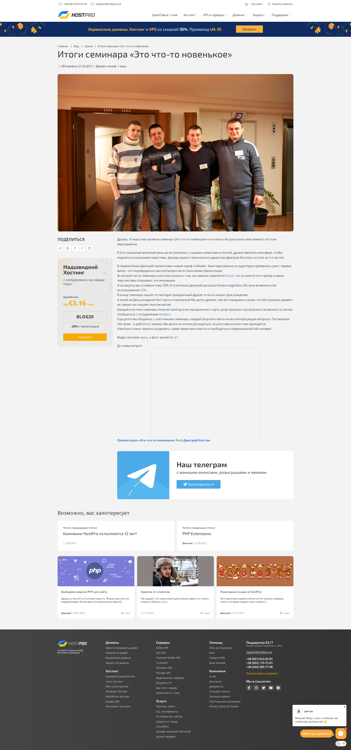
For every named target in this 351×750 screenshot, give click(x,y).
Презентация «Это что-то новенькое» (146, 440)
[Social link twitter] (263, 688)
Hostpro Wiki (217, 657)
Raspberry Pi (164, 683)
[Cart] (246, 4)
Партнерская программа (225, 701)
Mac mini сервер (166, 688)
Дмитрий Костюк (196, 440)
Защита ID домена (117, 663)
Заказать (249, 29)
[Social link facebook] (249, 688)
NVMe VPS (162, 648)
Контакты (215, 681)
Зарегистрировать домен (122, 648)
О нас (212, 676)
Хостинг (189, 15)
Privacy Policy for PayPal (223, 706)
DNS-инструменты (221, 648)
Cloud (229, 276)
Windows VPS (164, 668)
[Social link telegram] (278, 688)
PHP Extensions (196, 533)
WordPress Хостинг (117, 696)
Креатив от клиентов (155, 591)
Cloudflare (162, 726)
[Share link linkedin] (89, 248)
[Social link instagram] (256, 688)
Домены (238, 15)
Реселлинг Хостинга (118, 706)
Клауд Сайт (113, 701)
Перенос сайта (165, 706)
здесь (144, 337)
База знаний (217, 663)
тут (175, 337)
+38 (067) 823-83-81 (259, 659)
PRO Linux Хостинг (117, 686)
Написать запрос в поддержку (262, 673)
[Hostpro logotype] (76, 15)
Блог (212, 653)
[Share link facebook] (75, 248)
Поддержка (280, 15)
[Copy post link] (60, 248)
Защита (258, 15)
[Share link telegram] (67, 248)
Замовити (85, 337)
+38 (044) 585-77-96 (259, 667)
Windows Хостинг (116, 691)
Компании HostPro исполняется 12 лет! (100, 533)
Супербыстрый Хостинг (120, 676)
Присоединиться (200, 484)
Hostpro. (165, 314)
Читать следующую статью (198, 527)
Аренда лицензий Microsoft (173, 731)
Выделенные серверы (170, 678)
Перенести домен (117, 653)
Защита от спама (167, 721)
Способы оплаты (219, 691)
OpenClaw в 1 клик (165, 15)
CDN (143, 290)
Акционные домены (118, 657)
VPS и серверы (213, 15)
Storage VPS (163, 673)
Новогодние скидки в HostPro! (241, 591)
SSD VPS (161, 653)
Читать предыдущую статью (80, 527)
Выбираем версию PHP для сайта (84, 591)
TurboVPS (162, 663)
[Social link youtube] (271, 688)
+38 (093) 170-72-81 (259, 663)
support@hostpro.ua (259, 652)
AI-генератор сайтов (169, 716)
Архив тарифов (165, 736)
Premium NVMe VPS (168, 657)
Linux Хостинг (114, 681)
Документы (216, 686)
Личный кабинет (220, 696)
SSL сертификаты (167, 711)
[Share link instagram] (82, 248)
